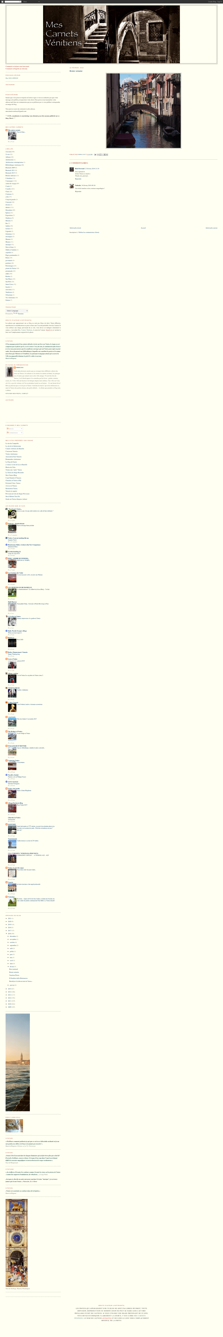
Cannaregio (9, 181)
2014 (10, 992)
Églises (8, 213)
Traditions (9, 292)
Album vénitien (13, 673)
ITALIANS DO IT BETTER (17, 746)
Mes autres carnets (14, 130)
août (11, 948)
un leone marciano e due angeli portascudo (28, 884)
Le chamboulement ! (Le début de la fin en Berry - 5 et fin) (33, 589)
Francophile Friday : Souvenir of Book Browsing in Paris (33, 604)
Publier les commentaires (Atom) (89, 232)
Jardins (8, 226)
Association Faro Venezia (13, 457)
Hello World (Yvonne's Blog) (17, 631)
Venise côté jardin (14, 788)
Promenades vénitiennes (13, 459)
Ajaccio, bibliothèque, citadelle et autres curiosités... (31, 748)
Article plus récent (75, 228)
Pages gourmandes (11, 255)
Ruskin (8, 276)
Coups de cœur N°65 (14, 553)
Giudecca (8, 218)
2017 (10, 930)
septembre (13, 945)
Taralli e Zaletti (13, 775)
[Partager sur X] (102, 154)
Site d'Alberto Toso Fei (13, 496)
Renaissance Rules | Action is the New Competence (24, 545)
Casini (8, 186)
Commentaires (13, 433)
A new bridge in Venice (23, 733)
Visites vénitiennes (12, 454)
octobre (12, 942)
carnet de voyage (11, 183)
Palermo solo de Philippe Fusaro (17, 777)
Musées (8, 242)
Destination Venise (11, 488)
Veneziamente (12, 839)
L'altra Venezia (13, 702)
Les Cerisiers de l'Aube (15, 573)
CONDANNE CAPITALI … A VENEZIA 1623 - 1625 (33, 855)
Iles (7, 223)
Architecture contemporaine (14, 162)
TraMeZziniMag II (14, 551)
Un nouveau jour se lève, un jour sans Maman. (30, 575)
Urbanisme (9, 295)
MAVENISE (12, 824)
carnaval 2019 (21, 661)
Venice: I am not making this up (18, 538)
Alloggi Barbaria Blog (15, 803)
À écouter (9, 152)
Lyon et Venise (12, 659)
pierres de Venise (11, 268)
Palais (7, 258)
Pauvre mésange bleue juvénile (25, 525)
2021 (10, 918)
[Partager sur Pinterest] (107, 154)
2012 (10, 998)
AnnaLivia (19, 367)
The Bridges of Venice (15, 731)
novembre (13, 939)
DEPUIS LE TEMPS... (23, 560)
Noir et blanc (10, 247)
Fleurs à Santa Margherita (24, 790)
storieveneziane (13, 781)
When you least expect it (14, 633)
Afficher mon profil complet (17, 393)
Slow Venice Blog (11, 475)
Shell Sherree (12, 602)
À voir (8, 154)
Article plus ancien (211, 228)
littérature (9, 234)
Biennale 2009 (10, 168)
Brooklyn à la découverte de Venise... (21, 981)
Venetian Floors (14, 975)
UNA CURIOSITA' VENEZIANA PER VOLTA (23, 853)
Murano (8, 239)
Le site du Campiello (12, 443)
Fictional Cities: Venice (13, 483)
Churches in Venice (14, 817)
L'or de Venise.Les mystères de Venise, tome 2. (30, 675)
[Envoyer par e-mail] (98, 154)
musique (8, 244)
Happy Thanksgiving (14, 654)
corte (7, 197)
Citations (8, 194)
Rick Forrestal (80, 168)
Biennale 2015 (10, 173)
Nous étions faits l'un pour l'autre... (26, 870)
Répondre (78, 179)
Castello (8, 189)
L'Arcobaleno (21, 762)
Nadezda (78, 185)
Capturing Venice (13, 760)
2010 (10, 1004)
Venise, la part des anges (16, 868)
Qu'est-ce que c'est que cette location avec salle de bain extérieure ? (35, 511)
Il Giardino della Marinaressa (18, 978)
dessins (8, 205)
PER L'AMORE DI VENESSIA (18, 558)
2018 (10, 927)
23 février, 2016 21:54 (92, 168)
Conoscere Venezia (12, 451)
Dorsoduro (9, 210)
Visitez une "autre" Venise (14, 470)
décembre (13, 936)
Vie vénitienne (10, 297)
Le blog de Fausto (11, 462)
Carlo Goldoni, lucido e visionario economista (29, 704)
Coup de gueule (11, 199)
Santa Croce (9, 284)
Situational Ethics (13, 547)
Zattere (8, 300)
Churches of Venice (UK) (13, 480)
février (12, 966)
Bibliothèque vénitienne (13, 165)
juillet (12, 951)
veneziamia (12, 717)
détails (8, 207)
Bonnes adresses (11, 175)
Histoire (8, 221)
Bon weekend (13, 969)
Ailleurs (8, 157)
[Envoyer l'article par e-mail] (95, 154)
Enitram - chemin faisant (16, 523)
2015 (10, 989)
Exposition (9, 215)
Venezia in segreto (11, 491)
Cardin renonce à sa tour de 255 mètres (27, 841)
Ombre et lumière (11, 250)
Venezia (10, 882)
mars (11, 963)
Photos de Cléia (10, 467)
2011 (10, 1001)
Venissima (11, 897)
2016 (10, 933)
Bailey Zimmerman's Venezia (18, 652)
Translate (21, 314)
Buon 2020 (20, 639)
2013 (10, 995)
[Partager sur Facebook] (105, 154)
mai (11, 957)
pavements (9, 260)
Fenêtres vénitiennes (22, 690)
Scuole (8, 287)
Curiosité (8, 202)
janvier (12, 985)
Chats (7, 191)
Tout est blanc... (21, 132)
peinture (8, 263)
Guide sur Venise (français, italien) (16, 499)
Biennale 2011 (10, 170)
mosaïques (9, 236)
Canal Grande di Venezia (13, 478)
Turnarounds (11, 819)
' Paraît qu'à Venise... (15, 509)
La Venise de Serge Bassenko (15, 472)
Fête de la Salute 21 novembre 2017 (27, 719)
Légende (8, 231)
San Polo (8, 282)
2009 (10, 1007)
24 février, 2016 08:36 (88, 185)
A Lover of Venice (11, 486)
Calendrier (9, 178)
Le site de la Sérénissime (13, 446)
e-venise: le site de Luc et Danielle (16, 464)
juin (11, 954)
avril (11, 960)
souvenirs (9, 289)
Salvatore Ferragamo (14, 783)
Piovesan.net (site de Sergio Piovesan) (17, 494)
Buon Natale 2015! (22, 805)
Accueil (143, 228)
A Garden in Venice (14, 616)
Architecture (9, 160)
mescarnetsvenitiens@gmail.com (16, 111)
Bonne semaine (14, 972)
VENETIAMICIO (14, 688)
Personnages (9, 266)
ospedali (8, 252)
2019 (10, 924)
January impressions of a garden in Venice (28, 618)
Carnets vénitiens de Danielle (15, 449)
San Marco (9, 279)
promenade (9, 271)
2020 (10, 921)
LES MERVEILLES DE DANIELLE (20, 587)
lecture (8, 228)
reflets (7, 274)
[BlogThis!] (100, 154)
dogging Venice (12, 540)
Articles (11, 429)
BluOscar (11, 637)
